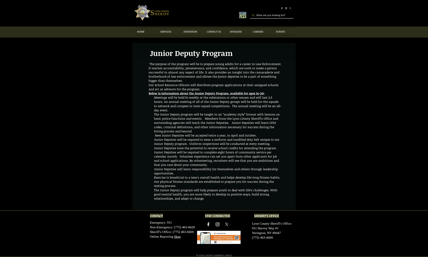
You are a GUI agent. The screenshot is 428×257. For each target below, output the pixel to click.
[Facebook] (282, 8)
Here (177, 236)
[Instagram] (286, 8)
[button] (169, 32)
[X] (290, 8)
